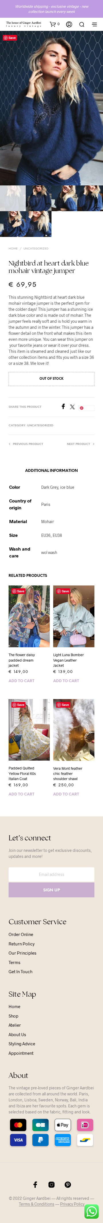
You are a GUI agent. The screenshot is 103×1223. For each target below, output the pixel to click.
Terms (14, 962)
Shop (13, 1015)
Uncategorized (35, 248)
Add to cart (21, 681)
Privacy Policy (72, 1204)
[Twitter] (74, 407)
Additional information (51, 471)
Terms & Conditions (36, 1204)
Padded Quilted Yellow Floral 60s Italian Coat (22, 773)
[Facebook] (65, 407)
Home (13, 248)
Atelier (15, 1025)
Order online (21, 934)
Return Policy (22, 943)
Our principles (22, 952)
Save (12, 37)
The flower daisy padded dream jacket (22, 659)
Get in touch (20, 971)
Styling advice (22, 1043)
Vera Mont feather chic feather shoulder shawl (67, 773)
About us (17, 1034)
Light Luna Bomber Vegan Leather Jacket (68, 659)
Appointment (21, 1053)
